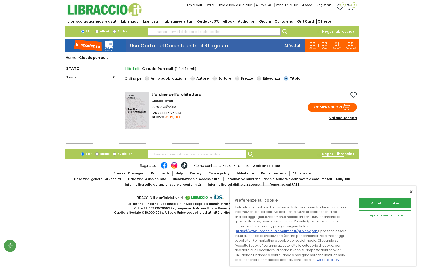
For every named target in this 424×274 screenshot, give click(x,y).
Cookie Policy (328, 259)
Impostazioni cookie (385, 215)
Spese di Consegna (129, 173)
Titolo (295, 78)
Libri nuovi (130, 21)
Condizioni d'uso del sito (147, 179)
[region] (323, 226)
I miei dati (194, 5)
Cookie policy (218, 173)
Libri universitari (178, 21)
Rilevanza (271, 78)
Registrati (324, 5)
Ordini (209, 5)
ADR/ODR (288, 179)
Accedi (307, 5)
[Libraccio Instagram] (174, 168)
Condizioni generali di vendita (97, 179)
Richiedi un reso (273, 173)
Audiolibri (246, 21)
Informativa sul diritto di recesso (234, 185)
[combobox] (214, 32)
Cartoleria (284, 21)
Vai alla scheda (343, 118)
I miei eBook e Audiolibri (235, 5)
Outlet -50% (208, 21)
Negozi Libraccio (337, 31)
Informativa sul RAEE (282, 185)
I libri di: (132, 69)
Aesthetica (168, 106)
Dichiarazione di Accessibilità (196, 179)
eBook (228, 21)
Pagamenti (160, 173)
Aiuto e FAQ (264, 5)
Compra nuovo (329, 107)
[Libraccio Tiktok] (184, 168)
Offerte (324, 21)
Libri (88, 31)
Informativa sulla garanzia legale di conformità (163, 185)
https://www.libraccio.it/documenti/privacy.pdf (277, 231)
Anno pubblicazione (169, 78)
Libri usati (152, 21)
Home (71, 57)
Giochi (265, 21)
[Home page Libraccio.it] (104, 15)
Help (179, 173)
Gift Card (305, 21)
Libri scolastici (93, 21)
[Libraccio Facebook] (164, 168)
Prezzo (247, 78)
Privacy (195, 173)
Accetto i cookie (385, 203)
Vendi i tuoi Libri (287, 5)
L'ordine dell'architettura (176, 94)
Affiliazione (301, 173)
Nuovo (91, 77)
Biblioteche (245, 173)
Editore (224, 78)
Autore (202, 78)
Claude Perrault (163, 101)
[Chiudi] (411, 191)
